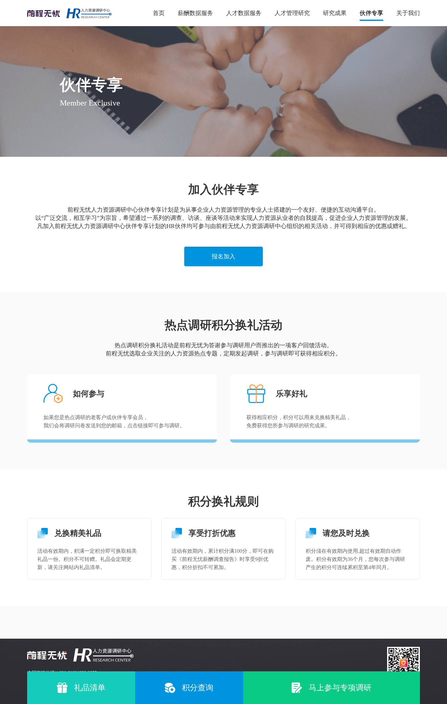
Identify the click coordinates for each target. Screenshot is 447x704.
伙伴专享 (371, 13)
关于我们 (408, 13)
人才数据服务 (243, 13)
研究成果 (335, 13)
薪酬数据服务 (195, 13)
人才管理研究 (292, 13)
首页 (159, 13)
